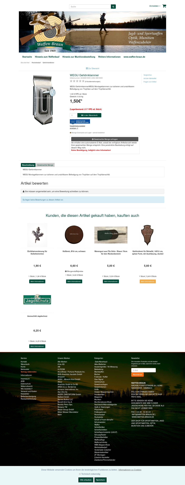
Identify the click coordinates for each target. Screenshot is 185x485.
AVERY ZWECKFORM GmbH (69, 394)
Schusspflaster (100, 434)
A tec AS (61, 364)
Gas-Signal (98, 379)
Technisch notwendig (90, 474)
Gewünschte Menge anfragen (106, 139)
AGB (22, 381)
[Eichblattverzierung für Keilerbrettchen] (37, 235)
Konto (23, 366)
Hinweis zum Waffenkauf (47, 56)
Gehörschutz (99, 381)
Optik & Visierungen (102, 407)
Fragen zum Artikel (150, 82)
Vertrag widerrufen (28, 371)
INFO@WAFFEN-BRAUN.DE (143, 414)
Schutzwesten (99, 422)
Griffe (96, 389)
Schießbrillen (99, 427)
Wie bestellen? (26, 388)
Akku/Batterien (100, 364)
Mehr (60, 414)
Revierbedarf (99, 414)
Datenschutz (26, 383)
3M (59, 366)
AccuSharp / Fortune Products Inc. (71, 371)
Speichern (100, 480)
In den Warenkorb (90, 115)
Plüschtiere (98, 409)
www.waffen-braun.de (134, 56)
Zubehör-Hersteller (101, 457)
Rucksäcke (98, 417)
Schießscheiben (100, 429)
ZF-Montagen (99, 455)
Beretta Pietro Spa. (65, 404)
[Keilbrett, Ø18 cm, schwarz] (74, 235)
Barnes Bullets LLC (65, 399)
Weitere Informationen (109, 56)
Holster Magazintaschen (104, 392)
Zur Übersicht (93, 68)
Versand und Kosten (29, 391)
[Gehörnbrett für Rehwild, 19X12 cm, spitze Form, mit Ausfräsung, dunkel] (147, 235)
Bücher (97, 374)
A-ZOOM (61, 369)
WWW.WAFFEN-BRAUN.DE (143, 417)
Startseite (27, 56)
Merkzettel (25, 369)
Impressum (25, 378)
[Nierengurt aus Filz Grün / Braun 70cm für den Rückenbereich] (110, 235)
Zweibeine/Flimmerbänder (104, 460)
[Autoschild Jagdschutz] (37, 300)
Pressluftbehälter (101, 437)
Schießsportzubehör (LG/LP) (105, 432)
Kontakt (24, 361)
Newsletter (25, 393)
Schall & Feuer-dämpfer (103, 419)
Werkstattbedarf (100, 447)
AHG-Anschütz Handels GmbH (70, 374)
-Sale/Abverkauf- (101, 361)
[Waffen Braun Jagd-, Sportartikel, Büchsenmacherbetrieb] (50, 31)
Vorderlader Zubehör (102, 449)
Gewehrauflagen (101, 384)
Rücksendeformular (28, 398)
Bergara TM (62, 407)
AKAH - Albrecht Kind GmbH (69, 379)
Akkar (60, 381)
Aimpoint (61, 376)
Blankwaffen (99, 371)
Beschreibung (28, 165)
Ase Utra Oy (62, 392)
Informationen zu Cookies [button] (130, 470)
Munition (97, 399)
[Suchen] (113, 6)
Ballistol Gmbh (63, 397)
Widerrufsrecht (26, 386)
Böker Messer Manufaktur (68, 412)
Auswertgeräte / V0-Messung (106, 366)
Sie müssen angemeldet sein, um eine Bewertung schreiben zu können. (57, 191)
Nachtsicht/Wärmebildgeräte (105, 404)
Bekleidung (98, 369)
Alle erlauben (85, 480)
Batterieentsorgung (28, 396)
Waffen (97, 424)
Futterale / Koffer (101, 376)
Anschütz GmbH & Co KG (68, 384)
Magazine (98, 397)
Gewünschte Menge (45, 165)
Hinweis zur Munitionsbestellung (78, 56)
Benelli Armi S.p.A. (65, 402)
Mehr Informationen (37, 281)
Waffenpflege (99, 439)
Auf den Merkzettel (150, 78)
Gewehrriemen (100, 387)
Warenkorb (25, 364)
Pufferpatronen (100, 412)
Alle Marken (62, 361)
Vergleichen (148, 75)
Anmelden (154, 5)
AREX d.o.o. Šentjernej (67, 387)
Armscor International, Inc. (68, 389)
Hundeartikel (99, 394)
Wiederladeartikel (101, 452)
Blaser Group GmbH (66, 409)
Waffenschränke (100, 442)
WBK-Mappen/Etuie (102, 444)
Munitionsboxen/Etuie (103, 402)
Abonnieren (137, 374)
